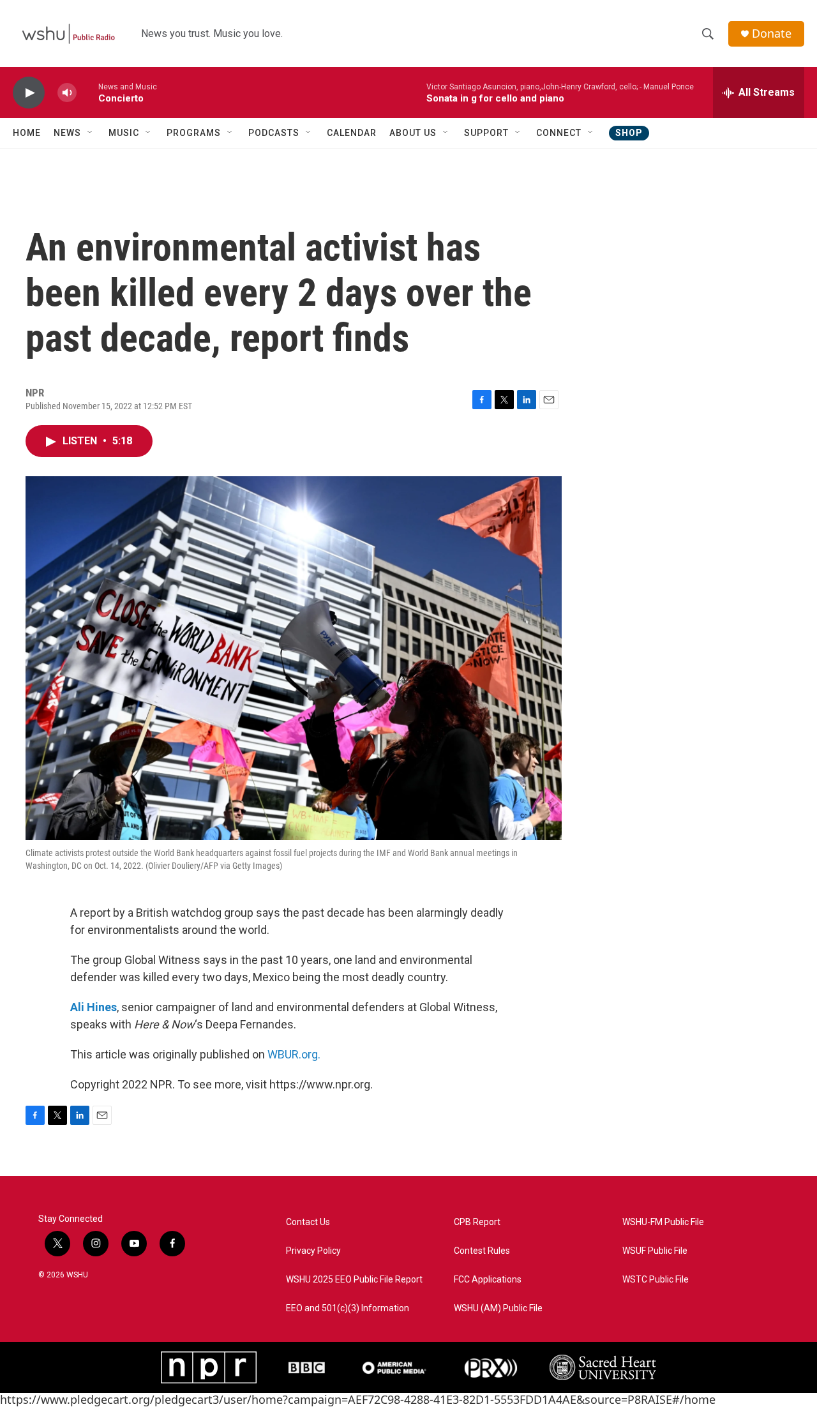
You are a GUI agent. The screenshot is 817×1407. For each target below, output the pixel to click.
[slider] (87, 92)
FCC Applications (487, 1279)
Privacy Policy (313, 1251)
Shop (629, 133)
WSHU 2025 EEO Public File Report (354, 1279)
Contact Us (308, 1222)
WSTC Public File (655, 1279)
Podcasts (273, 133)
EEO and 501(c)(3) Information (347, 1308)
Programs (194, 133)
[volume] (67, 93)
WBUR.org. (293, 1054)
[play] (29, 93)
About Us (413, 133)
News (67, 133)
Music (124, 133)
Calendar (352, 133)
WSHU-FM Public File (663, 1222)
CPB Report (477, 1222)
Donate (771, 33)
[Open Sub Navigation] (91, 133)
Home (27, 133)
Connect (558, 133)
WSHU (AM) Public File (498, 1308)
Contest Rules (482, 1251)
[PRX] (491, 1367)
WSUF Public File (654, 1251)
